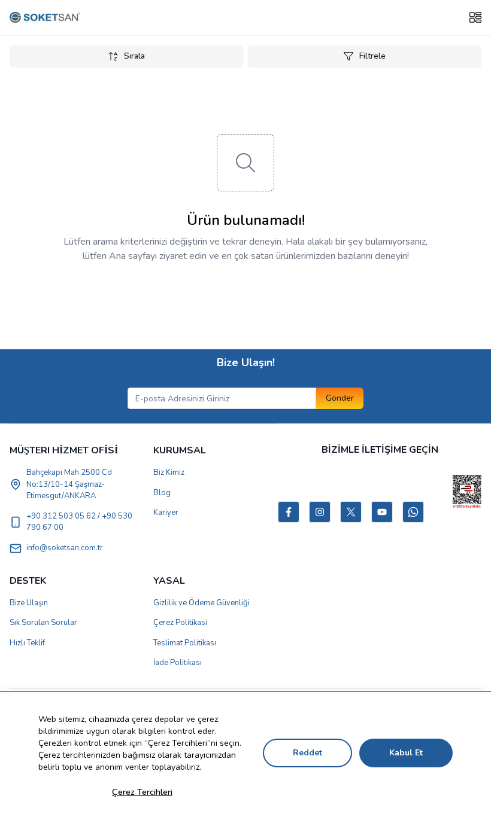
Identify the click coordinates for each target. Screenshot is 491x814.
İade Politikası (177, 662)
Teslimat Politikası (184, 643)
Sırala (134, 56)
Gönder (340, 398)
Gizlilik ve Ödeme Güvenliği (201, 602)
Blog (162, 492)
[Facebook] (288, 512)
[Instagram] (320, 512)
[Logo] (45, 17)
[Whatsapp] (413, 512)
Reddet (307, 752)
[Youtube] (382, 512)
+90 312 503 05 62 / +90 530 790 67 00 (79, 522)
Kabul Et (406, 752)
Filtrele (372, 56)
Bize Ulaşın (29, 602)
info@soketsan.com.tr (64, 547)
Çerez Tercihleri (142, 792)
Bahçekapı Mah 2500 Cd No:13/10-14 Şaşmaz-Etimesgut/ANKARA (69, 484)
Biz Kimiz (168, 472)
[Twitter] (351, 512)
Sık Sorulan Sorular (43, 622)
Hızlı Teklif (27, 643)
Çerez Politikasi (180, 622)
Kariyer (165, 512)
